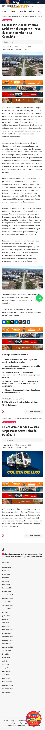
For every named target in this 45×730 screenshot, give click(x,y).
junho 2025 (6, 616)
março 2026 (6, 584)
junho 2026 (6, 574)
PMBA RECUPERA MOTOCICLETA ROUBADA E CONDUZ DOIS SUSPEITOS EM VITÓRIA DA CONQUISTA (21, 383)
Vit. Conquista (9, 422)
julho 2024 (5, 654)
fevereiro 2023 (7, 682)
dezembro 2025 (7, 595)
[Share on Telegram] (16, 322)
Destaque (7, 20)
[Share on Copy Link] (20, 322)
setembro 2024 (7, 647)
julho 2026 (5, 570)
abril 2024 (5, 664)
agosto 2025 (6, 609)
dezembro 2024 (7, 637)
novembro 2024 (7, 640)
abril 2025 (5, 623)
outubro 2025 (6, 602)
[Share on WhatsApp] (8, 322)
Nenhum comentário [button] (34, 411)
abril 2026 (5, 581)
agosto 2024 (6, 650)
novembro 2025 (7, 598)
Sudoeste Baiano (31, 402)
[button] (4, 6)
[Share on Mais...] (28, 322)
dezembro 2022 (7, 685)
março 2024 (6, 668)
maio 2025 (5, 619)
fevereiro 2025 (7, 630)
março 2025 (6, 626)
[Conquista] (17, 6)
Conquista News (8, 47)
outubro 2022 (6, 692)
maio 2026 (5, 577)
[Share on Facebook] (4, 322)
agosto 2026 (6, 567)
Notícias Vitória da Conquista (13, 402)
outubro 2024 (6, 643)
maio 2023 (5, 675)
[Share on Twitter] (12, 322)
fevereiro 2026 (7, 588)
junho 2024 (6, 657)
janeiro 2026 (6, 591)
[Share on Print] (24, 322)
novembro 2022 (7, 689)
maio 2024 (5, 661)
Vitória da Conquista (10, 405)
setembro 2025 (7, 605)
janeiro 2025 (6, 633)
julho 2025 (5, 612)
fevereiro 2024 (7, 671)
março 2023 (6, 678)
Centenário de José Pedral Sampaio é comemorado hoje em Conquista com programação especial (22, 374)
